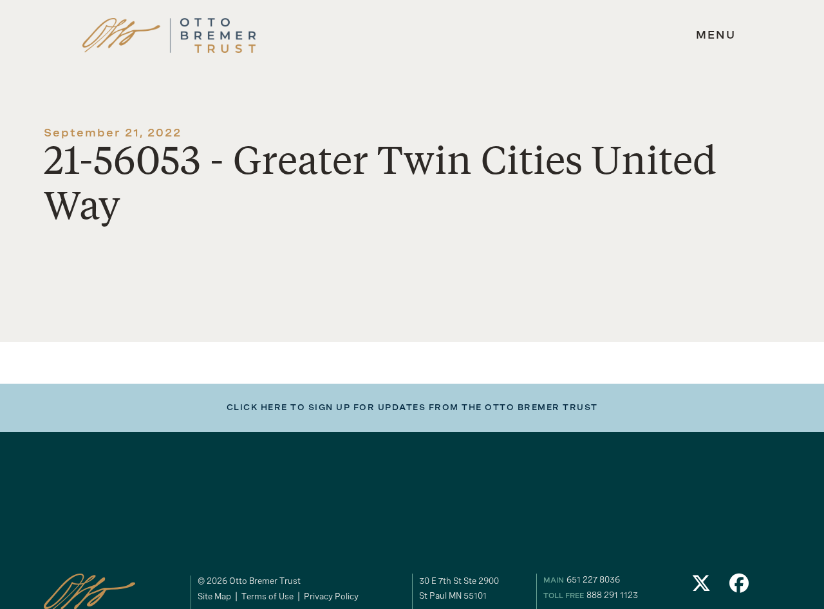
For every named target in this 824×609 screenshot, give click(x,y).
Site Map (214, 596)
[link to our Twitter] (701, 587)
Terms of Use (267, 596)
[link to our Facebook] (739, 587)
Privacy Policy (331, 596)
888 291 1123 (612, 595)
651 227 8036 (593, 579)
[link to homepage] (169, 35)
